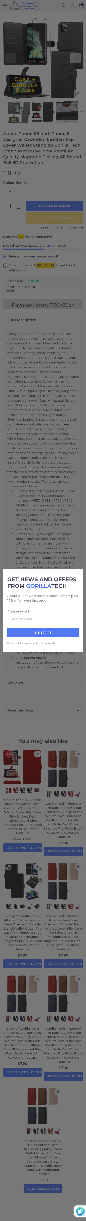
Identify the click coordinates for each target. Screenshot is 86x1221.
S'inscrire (43, 632)
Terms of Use (49, 643)
